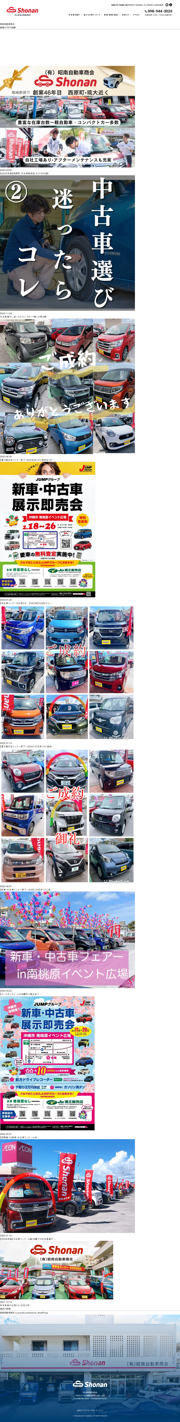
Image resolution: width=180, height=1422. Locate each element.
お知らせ (125, 15)
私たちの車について (92, 15)
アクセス (136, 15)
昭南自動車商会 (7, 24)
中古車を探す (74, 15)
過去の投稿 (5, 1309)
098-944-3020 (160, 11)
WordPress (42, 1313)
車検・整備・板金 (111, 15)
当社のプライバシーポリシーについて (90, 1410)
